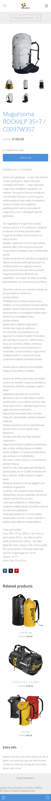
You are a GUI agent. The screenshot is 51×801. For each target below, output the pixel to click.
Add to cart (25, 157)
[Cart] (3, 797)
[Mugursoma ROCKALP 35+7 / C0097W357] (9, 84)
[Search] (47, 797)
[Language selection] (46, 6)
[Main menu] (4, 6)
